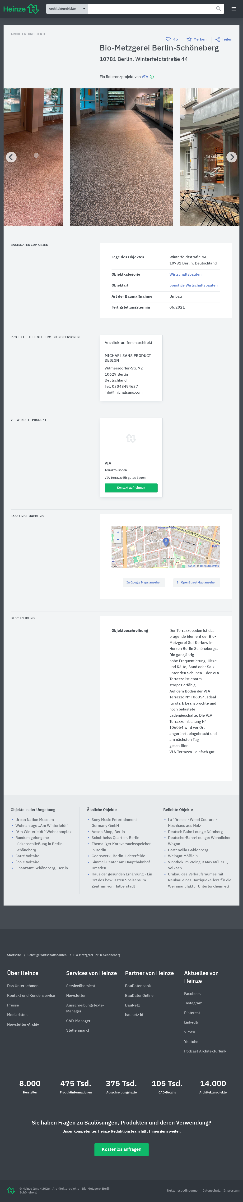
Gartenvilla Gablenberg (188, 850)
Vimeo (189, 1032)
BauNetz (132, 1005)
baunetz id (134, 1015)
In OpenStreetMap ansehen (196, 582)
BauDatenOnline (139, 996)
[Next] (231, 157)
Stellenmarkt (77, 1031)
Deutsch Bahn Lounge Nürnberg (195, 832)
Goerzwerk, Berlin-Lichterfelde (118, 856)
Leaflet (191, 566)
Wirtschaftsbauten (185, 275)
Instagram (193, 1003)
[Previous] (11, 157)
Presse (13, 1005)
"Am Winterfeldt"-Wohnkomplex (43, 832)
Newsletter (76, 996)
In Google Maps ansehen (143, 582)
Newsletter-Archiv (23, 1025)
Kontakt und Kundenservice (31, 996)
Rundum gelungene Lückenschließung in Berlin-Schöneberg (39, 844)
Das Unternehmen (22, 986)
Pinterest (192, 1013)
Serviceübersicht (80, 986)
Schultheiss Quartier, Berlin (115, 838)
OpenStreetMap (209, 566)
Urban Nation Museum (34, 820)
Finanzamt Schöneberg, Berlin (41, 868)
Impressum (231, 1190)
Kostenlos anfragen (121, 1149)
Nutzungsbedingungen (183, 1190)
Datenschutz (211, 1190)
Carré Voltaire (27, 856)
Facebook (192, 994)
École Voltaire (27, 862)
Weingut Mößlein (183, 856)
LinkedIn (191, 1022)
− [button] (118, 539)
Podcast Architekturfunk (205, 1051)
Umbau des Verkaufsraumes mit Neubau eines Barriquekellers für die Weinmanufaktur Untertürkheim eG (199, 880)
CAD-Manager (78, 1021)
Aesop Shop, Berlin (108, 832)
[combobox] (156, 9)
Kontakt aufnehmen (131, 487)
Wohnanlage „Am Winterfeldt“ (42, 826)
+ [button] (118, 532)
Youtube (191, 1042)
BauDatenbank (138, 986)
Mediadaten (17, 1015)
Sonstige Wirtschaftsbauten (193, 285)
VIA (145, 77)
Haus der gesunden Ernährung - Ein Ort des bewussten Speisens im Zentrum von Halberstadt (122, 880)
